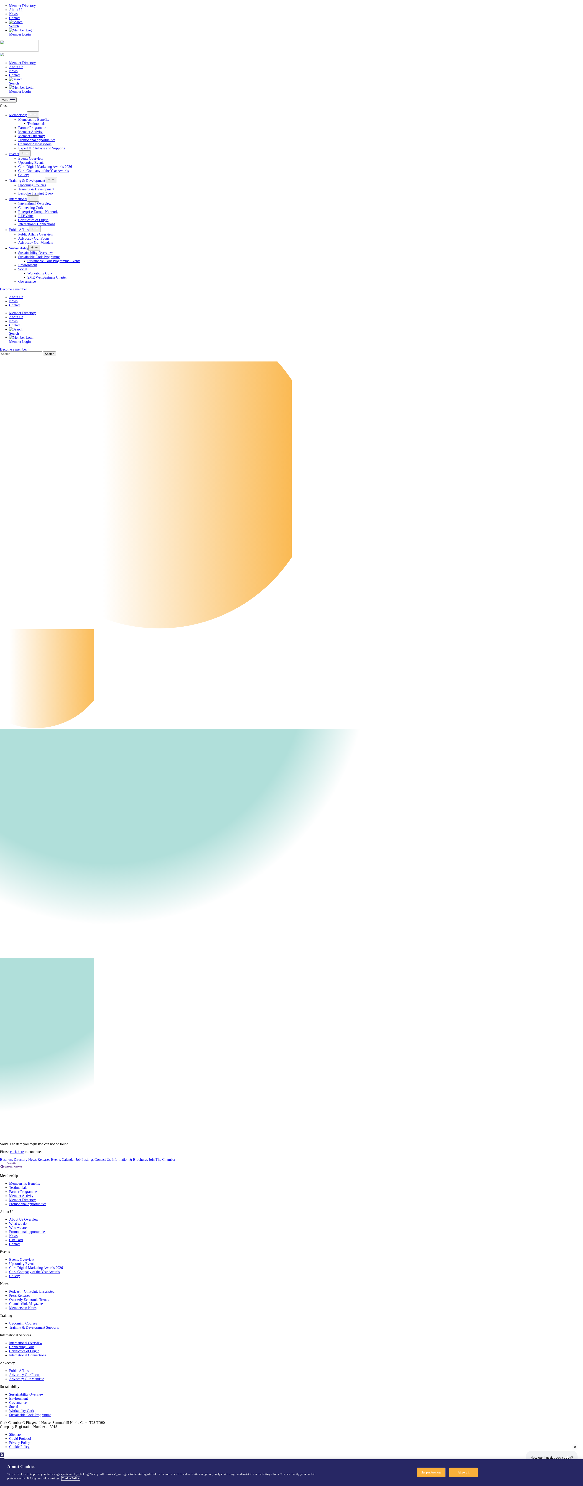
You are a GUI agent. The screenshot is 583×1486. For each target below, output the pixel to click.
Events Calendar (63, 1159)
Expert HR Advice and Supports (41, 148)
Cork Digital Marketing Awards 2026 (45, 167)
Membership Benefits (33, 119)
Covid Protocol (20, 1438)
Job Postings (85, 1159)
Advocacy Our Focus (33, 238)
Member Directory (22, 6)
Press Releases (19, 1295)
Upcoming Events (31, 162)
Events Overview (30, 158)
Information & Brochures (130, 1159)
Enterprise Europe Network (38, 212)
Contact (14, 18)
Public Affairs (19, 230)
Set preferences (431, 1472)
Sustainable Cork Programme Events (53, 261)
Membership (18, 115)
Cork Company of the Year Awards (43, 171)
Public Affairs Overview (35, 234)
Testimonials (36, 124)
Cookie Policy (19, 1447)
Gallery (23, 175)
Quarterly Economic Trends (29, 1300)
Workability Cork (39, 273)
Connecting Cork (30, 208)
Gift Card (16, 1240)
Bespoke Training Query (36, 193)
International (18, 199)
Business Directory (13, 1159)
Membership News (22, 1308)
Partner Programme (32, 128)
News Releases (39, 1159)
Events (14, 154)
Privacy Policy (19, 1443)
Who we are (18, 1228)
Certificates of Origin (33, 220)
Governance (27, 281)
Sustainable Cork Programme (39, 257)
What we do (18, 1223)
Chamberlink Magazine (26, 1304)
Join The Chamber (162, 1159)
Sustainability (18, 248)
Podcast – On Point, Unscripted (31, 1291)
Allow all (464, 1472)
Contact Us (103, 1159)
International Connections (36, 224)
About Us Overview (23, 1219)
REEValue (25, 216)
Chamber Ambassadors (34, 144)
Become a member (13, 289)
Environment (27, 265)
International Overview (34, 203)
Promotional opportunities (36, 140)
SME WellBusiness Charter (47, 277)
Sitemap (15, 1434)
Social (22, 269)
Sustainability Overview (35, 253)
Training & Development (27, 180)
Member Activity (30, 132)
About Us (16, 10)
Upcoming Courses (32, 185)
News (13, 14)
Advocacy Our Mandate (35, 242)
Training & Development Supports (34, 1327)
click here (17, 1152)
